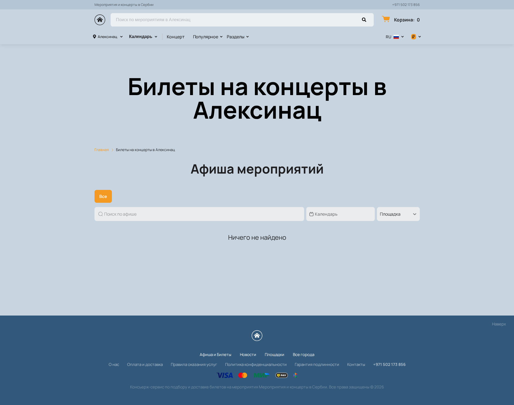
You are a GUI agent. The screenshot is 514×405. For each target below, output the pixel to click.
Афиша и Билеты (215, 354)
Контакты (356, 364)
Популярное (205, 37)
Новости (248, 354)
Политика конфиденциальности (256, 364)
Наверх (499, 324)
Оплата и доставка (145, 364)
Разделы (235, 37)
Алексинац (107, 36)
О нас (114, 364)
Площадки (274, 354)
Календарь (140, 36)
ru (388, 37)
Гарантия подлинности (317, 364)
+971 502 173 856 (406, 4)
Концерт (175, 37)
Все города (303, 354)
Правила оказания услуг (194, 364)
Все (103, 196)
